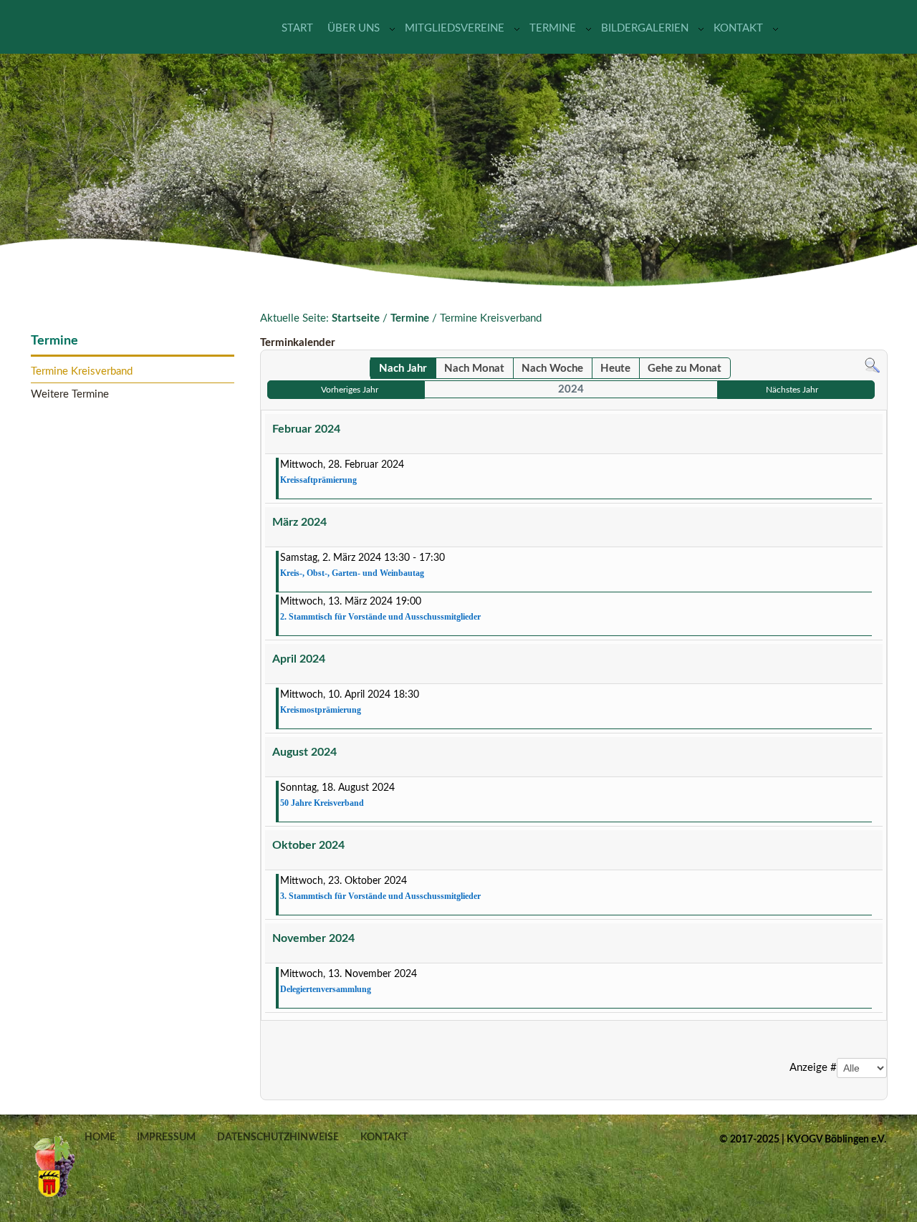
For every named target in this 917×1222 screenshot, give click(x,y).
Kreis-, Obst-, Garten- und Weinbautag (352, 573)
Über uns (353, 28)
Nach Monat (474, 368)
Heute (615, 368)
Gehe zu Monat (684, 368)
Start (297, 28)
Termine (552, 28)
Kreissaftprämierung (318, 480)
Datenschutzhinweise (278, 1137)
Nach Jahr (403, 368)
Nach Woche (552, 368)
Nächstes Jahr (792, 389)
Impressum (166, 1137)
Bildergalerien (644, 28)
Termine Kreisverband (82, 371)
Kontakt (738, 28)
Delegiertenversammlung (325, 989)
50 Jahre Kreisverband (322, 803)
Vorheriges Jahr (349, 389)
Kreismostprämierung (320, 710)
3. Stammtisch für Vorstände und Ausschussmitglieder (380, 896)
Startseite (356, 318)
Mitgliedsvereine (454, 28)
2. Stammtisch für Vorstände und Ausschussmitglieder (380, 617)
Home (100, 1137)
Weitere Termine (70, 394)
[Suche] (872, 365)
